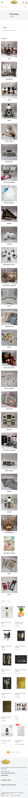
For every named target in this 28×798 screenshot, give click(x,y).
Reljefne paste (9, 161)
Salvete (9, 347)
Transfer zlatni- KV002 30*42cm (6, 717)
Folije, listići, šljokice (9, 367)
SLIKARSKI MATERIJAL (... (9, 203)
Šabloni (9, 491)
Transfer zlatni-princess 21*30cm (20, 670)
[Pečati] (9, 564)
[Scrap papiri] (9, 400)
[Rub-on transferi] (9, 379)
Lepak (9, 100)
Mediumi (9, 512)
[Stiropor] (9, 235)
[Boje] (9, 49)
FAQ (7, 795)
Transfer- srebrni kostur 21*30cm (6, 646)
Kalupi (9, 306)
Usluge (2, 795)
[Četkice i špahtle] (9, 132)
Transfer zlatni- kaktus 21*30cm (6, 694)
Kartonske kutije (9, 532)
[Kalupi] (9, 297)
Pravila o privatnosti (15, 795)
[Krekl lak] (9, 420)
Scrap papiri (9, 409)
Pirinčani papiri (9, 326)
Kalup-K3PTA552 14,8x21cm (19, 741)
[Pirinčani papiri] (9, 317)
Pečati (9, 573)
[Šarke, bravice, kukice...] (9, 255)
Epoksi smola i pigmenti (9, 450)
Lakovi (9, 120)
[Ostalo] (9, 585)
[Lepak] (9, 91)
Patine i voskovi (9, 470)
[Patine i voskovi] (9, 461)
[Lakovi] (9, 111)
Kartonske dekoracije (9, 553)
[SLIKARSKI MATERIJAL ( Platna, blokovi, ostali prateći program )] (9, 194)
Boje (9, 58)
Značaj (16, 601)
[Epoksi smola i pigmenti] (9, 441)
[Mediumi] (9, 503)
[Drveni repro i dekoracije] (9, 276)
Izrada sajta (9, 793)
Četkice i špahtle (9, 141)
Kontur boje (9, 79)
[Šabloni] (9, 482)
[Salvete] (9, 338)
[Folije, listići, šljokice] (9, 358)
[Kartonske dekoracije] (9, 544)
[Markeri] (9, 214)
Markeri (9, 223)
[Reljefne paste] (9, 152)
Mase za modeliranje (9, 182)
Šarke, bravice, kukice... (9, 264)
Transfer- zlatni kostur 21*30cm (20, 646)
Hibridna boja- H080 (6, 740)
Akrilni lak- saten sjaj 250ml (6, 623)
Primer (16, 717)
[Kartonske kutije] (9, 523)
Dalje (20, 752)
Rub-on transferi (9, 388)
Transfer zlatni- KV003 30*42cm (20, 694)
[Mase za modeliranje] (9, 173)
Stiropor (9, 244)
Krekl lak (9, 429)
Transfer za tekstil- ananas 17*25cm (19, 623)
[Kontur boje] (9, 70)
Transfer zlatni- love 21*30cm (5, 670)
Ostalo (9, 594)
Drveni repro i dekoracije (9, 285)
